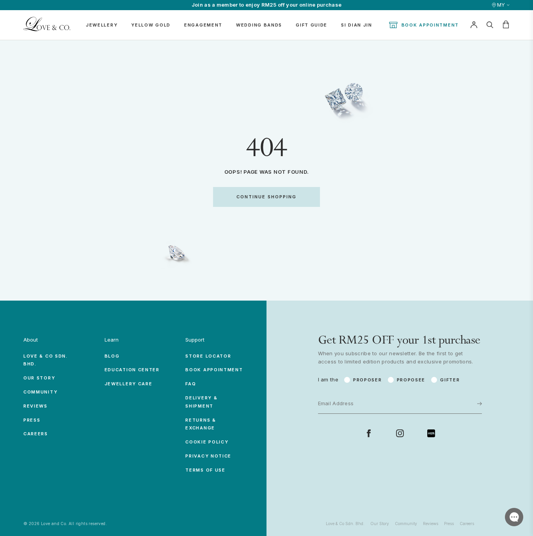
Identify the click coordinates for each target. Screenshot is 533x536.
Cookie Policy (206, 442)
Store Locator (208, 356)
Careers (35, 433)
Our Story (39, 378)
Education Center (132, 369)
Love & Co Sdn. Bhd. (345, 523)
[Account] (474, 25)
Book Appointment (430, 25)
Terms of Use (205, 470)
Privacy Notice (208, 456)
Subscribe (455, 381)
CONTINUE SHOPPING (266, 196)
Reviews (35, 406)
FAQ (190, 383)
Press (32, 420)
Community (40, 392)
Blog (112, 356)
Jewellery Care (129, 383)
